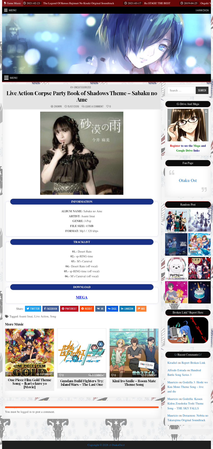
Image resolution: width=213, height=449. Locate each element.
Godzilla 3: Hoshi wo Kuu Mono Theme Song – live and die (187, 386)
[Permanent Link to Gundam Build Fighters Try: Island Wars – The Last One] (81, 353)
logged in (26, 412)
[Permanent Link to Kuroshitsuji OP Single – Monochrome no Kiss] (199, 220)
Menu (13, 10)
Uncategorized (82, 87)
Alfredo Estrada (176, 370)
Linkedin (128, 308)
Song (53, 316)
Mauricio (172, 382)
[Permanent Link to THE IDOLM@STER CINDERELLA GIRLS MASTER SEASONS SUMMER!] (199, 244)
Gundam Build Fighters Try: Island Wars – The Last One (82, 383)
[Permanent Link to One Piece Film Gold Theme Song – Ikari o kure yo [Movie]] (29, 352)
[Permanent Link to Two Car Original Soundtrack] (176, 244)
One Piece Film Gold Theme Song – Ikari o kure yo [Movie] (29, 383)
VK (102, 308)
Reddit (88, 308)
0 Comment (46, 374)
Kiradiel (172, 363)
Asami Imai (26, 316)
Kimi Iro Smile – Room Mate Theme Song (134, 383)
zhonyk (58, 106)
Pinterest (71, 308)
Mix (143, 308)
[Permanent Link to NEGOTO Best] (199, 292)
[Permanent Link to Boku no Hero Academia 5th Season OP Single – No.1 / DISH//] (176, 220)
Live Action (41, 316)
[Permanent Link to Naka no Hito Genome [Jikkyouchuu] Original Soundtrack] (176, 268)
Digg (113, 308)
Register (175, 145)
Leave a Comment (94, 106)
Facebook (52, 308)
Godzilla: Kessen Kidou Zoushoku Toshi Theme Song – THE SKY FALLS (185, 403)
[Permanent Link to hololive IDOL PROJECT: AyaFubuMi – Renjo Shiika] (199, 268)
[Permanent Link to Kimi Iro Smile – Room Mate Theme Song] (134, 353)
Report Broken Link (193, 363)
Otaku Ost (188, 180)
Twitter (35, 308)
